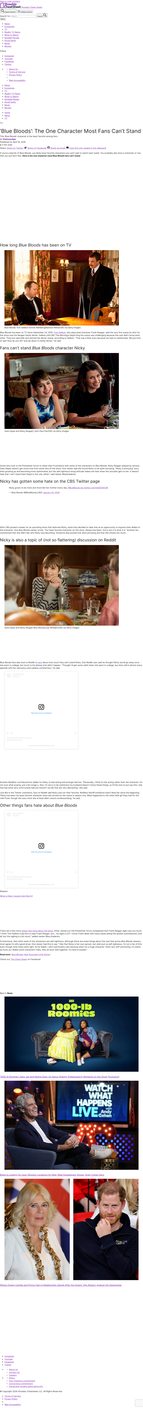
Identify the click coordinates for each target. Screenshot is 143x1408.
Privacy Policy (15, 75)
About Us (13, 69)
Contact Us (14, 1372)
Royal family (10, 40)
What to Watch (11, 35)
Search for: (5, 16)
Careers (13, 1375)
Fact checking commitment (22, 1381)
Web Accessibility (17, 80)
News (7, 23)
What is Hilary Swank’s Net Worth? (16, 896)
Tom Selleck (59, 332)
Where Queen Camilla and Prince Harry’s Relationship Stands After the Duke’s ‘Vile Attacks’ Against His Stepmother (61, 1285)
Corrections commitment (21, 1383)
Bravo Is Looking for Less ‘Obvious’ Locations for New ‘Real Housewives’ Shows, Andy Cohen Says (52, 1174)
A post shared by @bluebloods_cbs (41, 745)
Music (7, 43)
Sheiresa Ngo (9, 139)
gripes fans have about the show (37, 931)
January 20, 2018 (51, 492)
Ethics (12, 1378)
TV (5, 29)
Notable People (11, 38)
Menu (3, 19)
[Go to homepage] (10, 1351)
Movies (7, 46)
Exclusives (9, 26)
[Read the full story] (71, 1071)
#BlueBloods (74, 487)
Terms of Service (17, 72)
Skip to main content (10, 1)
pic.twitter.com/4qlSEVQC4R (94, 487)
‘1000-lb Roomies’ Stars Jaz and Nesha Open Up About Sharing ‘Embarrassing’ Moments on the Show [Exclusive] (59, 1076)
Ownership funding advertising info (26, 1386)
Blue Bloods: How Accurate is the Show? (31, 954)
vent (40, 662)
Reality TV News (12, 32)
